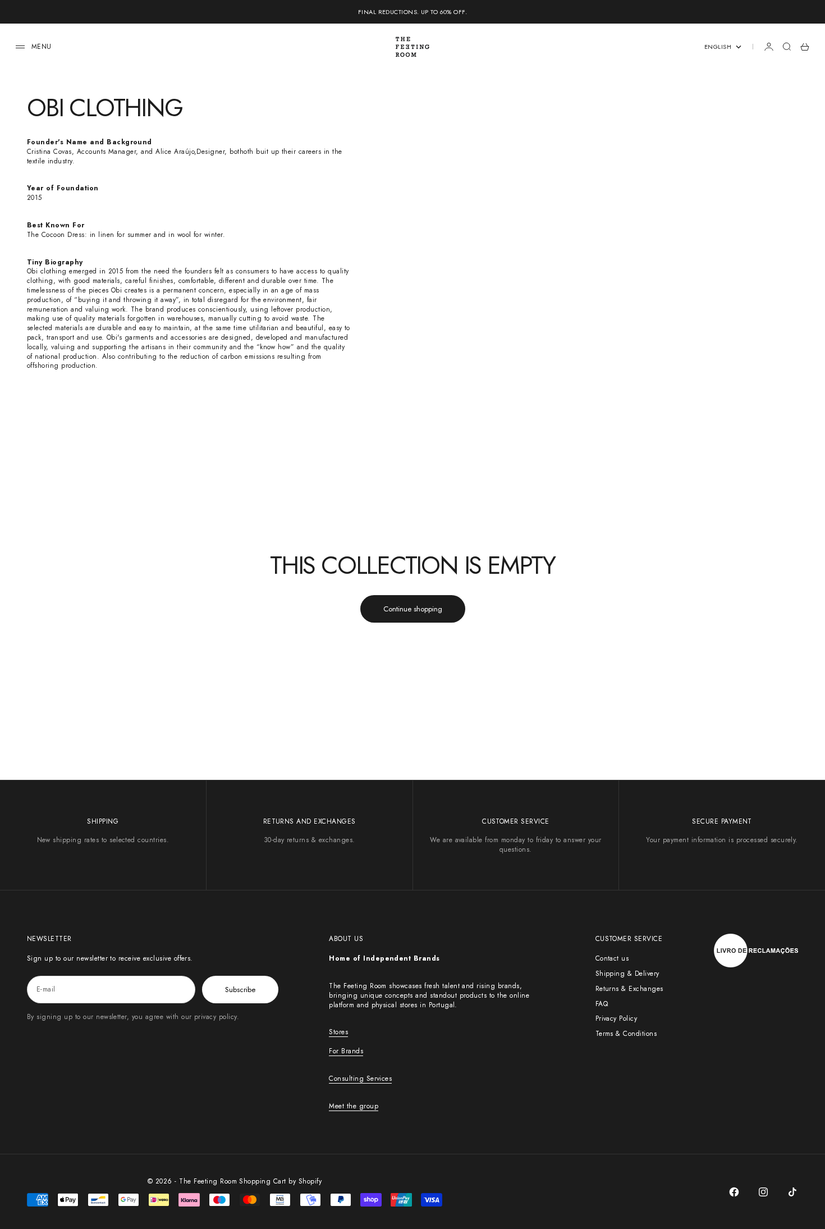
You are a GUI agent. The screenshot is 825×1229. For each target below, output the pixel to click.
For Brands (346, 1051)
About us (346, 939)
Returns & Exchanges (629, 989)
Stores (338, 1032)
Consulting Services (360, 1078)
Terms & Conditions (626, 1034)
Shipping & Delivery (627, 973)
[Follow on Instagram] (763, 1192)
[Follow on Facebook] (734, 1192)
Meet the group (353, 1106)
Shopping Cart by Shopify (280, 1181)
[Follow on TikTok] (792, 1192)
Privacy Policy (616, 1018)
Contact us (612, 958)
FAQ (601, 1004)
